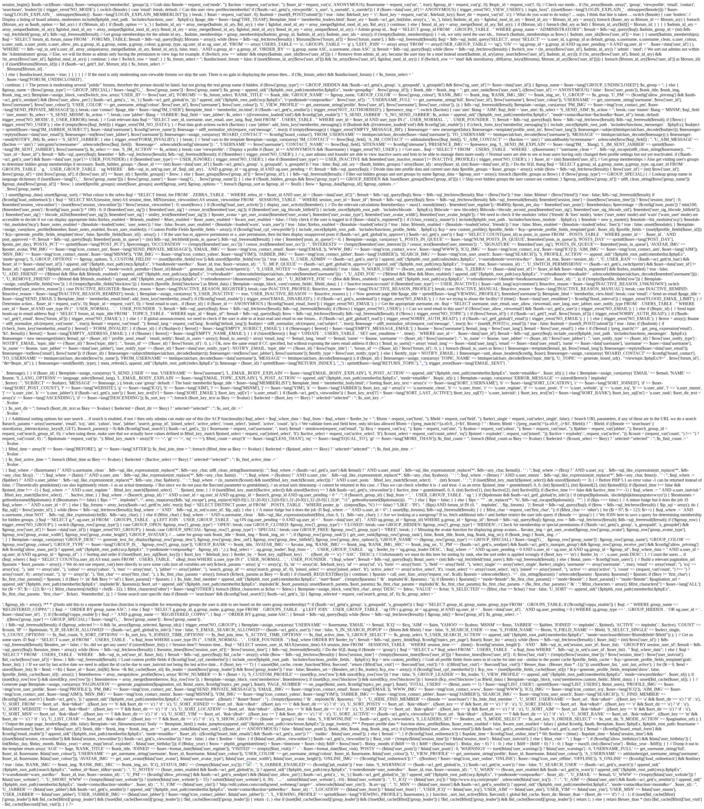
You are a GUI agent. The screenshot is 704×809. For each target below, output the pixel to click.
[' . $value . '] (352, 403)
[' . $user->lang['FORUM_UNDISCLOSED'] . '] (352, 80)
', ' (340, 363)
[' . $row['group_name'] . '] (352, 189)
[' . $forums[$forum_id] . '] (352, 69)
